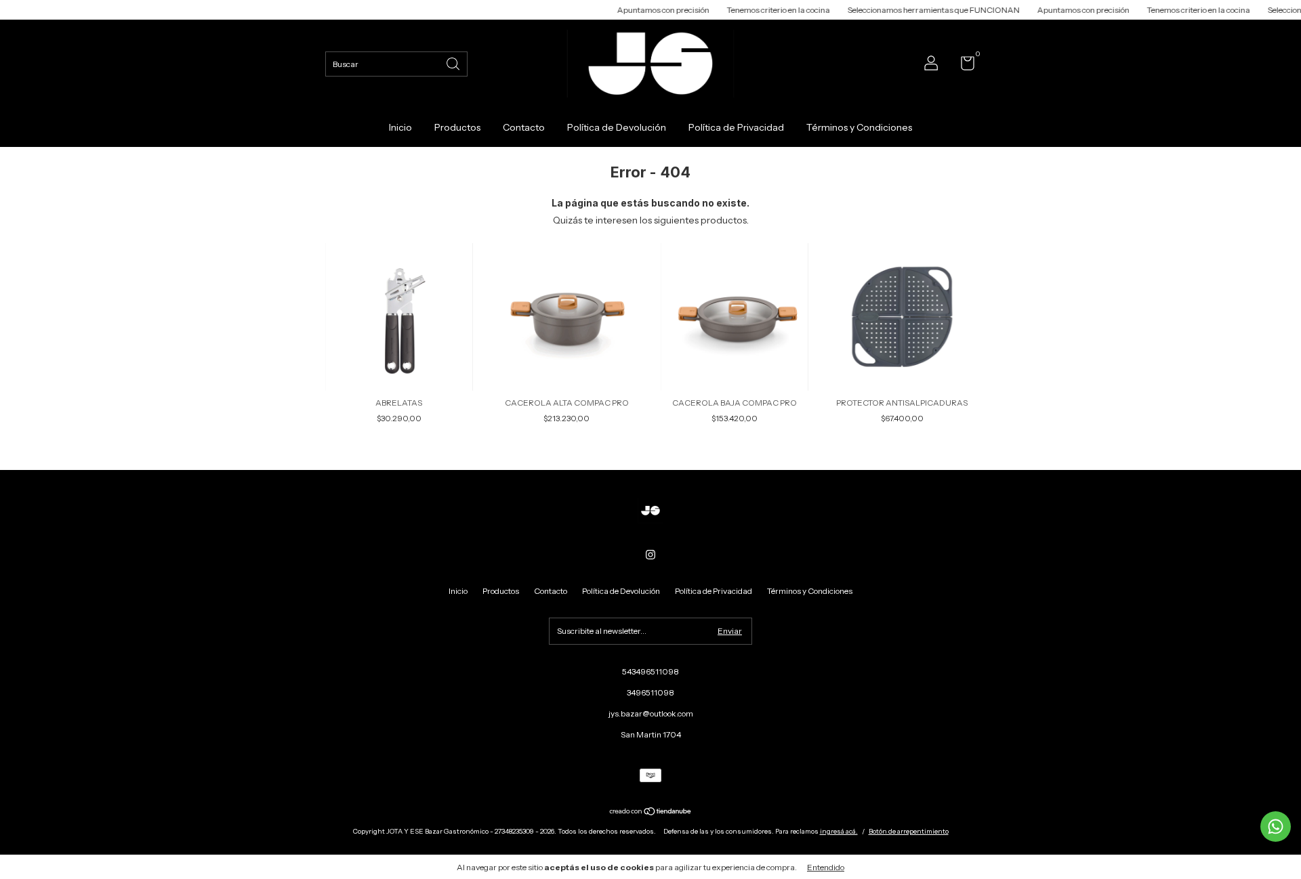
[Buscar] (454, 62)
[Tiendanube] (650, 813)
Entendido (825, 867)
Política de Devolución (616, 127)
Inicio (400, 127)
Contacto (524, 127)
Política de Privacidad (736, 127)
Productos (457, 127)
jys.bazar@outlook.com (650, 713)
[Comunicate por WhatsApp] (1275, 826)
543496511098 (650, 671)
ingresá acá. (839, 831)
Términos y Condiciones (859, 127)
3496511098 (650, 692)
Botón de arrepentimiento (909, 831)
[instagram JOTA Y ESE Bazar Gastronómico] (650, 554)
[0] (962, 66)
